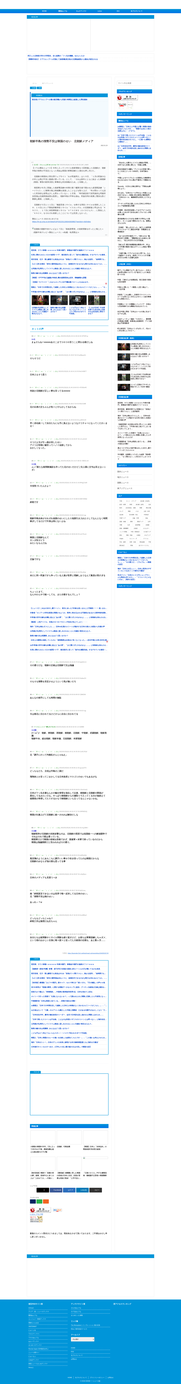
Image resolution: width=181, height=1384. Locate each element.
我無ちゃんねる (33, 1323)
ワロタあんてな (33, 1337)
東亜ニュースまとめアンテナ (38, 1364)
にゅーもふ (32, 1356)
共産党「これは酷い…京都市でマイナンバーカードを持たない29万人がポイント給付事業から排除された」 (134, 297)
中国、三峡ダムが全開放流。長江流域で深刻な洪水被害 (134, 281)
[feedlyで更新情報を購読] (39, 1201)
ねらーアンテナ (33, 1341)
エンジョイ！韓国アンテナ (37, 1319)
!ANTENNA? (32, 1326)
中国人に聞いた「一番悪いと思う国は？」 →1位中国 (134, 288)
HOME (73, 1348)
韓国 (40, 88)
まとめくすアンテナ (35, 1345)
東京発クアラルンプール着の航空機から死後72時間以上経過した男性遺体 (59, 99)
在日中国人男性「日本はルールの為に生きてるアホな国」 (134, 313)
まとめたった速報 (77, 1315)
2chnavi (31, 1308)
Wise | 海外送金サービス (79, 1329)
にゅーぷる (32, 1330)
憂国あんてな (32, 1315)
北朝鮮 (34, 88)
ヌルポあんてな (76, 1308)
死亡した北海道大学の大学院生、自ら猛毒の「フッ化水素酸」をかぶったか (56, 56)
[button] (95, 1190)
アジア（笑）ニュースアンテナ (38, 1311)
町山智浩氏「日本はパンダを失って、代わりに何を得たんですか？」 (134, 330)
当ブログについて (77, 1355)
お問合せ (74, 1359)
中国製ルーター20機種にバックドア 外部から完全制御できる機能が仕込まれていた (134, 305)
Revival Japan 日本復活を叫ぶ (38, 1349)
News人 (31, 1367)
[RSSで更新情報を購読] (46, 1201)
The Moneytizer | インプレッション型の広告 (85, 1325)
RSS (72, 1351)
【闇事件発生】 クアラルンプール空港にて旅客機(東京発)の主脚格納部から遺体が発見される (63, 59)
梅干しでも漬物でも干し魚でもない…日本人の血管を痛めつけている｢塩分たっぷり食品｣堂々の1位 (134, 272)
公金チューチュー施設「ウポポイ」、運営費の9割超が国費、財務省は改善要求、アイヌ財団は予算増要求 (134, 321)
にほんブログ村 (36, 1214)
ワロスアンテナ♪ (33, 1334)
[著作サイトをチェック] (33, 1201)
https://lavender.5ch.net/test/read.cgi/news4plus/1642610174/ (88, 953)
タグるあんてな (76, 1311)
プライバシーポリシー (97, 1377)
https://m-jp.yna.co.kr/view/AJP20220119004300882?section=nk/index (61, 222)
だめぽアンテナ (33, 1360)
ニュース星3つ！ (34, 1352)
